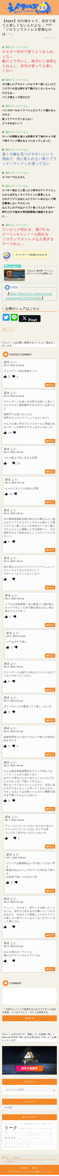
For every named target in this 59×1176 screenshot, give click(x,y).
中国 (36, 1124)
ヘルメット (23, 1132)
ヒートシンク (45, 1144)
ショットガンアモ (24, 1138)
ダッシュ (37, 1141)
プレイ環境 (17, 1144)
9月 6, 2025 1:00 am (13, 452)
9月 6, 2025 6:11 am (13, 701)
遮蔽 (6, 1132)
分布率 (50, 1124)
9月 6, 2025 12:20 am (14, 396)
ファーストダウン (18, 1135)
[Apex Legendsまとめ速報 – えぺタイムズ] (29, 12)
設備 (13, 1146)
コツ (35, 1128)
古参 (17, 1146)
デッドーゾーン (14, 1141)
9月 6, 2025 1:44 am (13, 667)
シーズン (49, 1129)
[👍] (5, 376)
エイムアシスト (25, 1128)
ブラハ (44, 1141)
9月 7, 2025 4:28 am (14, 820)
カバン (32, 1144)
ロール (41, 1135)
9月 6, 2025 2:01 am (14, 483)
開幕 (28, 1146)
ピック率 (48, 1135)
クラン (20, 1124)
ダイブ (50, 1141)
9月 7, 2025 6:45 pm (16, 858)
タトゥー (44, 1138)
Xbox (9, 1135)
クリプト (10, 1137)
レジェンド (8, 329)
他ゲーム (34, 1132)
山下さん (25, 1144)
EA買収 (41, 1128)
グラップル (36, 1138)
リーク (10, 1127)
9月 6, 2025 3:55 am (14, 599)
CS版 (9, 1146)
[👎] (14, 376)
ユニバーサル (13, 1132)
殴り (6, 1124)
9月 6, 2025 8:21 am (13, 731)
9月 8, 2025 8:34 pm (13, 946)
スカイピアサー (27, 1141)
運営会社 (35, 1168)
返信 (51, 385)
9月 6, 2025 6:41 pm (13, 902)
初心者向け (29, 1124)
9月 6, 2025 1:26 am (13, 513)
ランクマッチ (32, 1135)
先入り (22, 1146)
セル (37, 1144)
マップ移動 (43, 1124)
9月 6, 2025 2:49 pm (13, 765)
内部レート (12, 1124)
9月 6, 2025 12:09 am (14, 365)
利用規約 (24, 1168)
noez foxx (8, 1144)
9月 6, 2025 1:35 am (13, 561)
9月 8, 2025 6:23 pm (16, 636)
